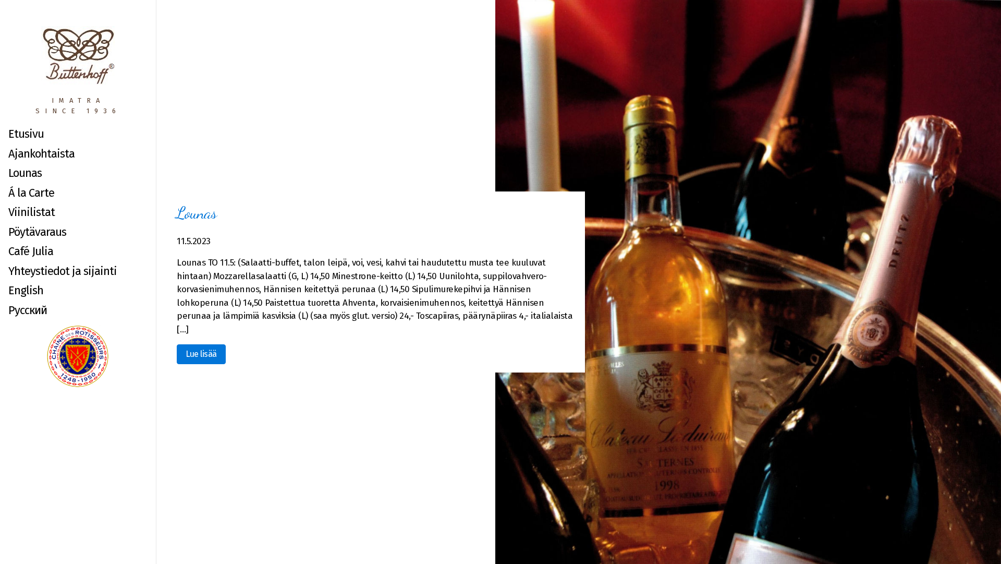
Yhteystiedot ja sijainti (62, 271)
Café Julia (30, 251)
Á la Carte (31, 193)
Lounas (25, 173)
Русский (27, 310)
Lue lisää (201, 354)
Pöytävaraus (37, 232)
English (25, 290)
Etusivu (26, 134)
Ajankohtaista (41, 154)
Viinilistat (31, 212)
